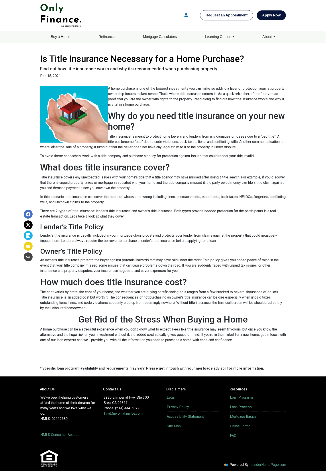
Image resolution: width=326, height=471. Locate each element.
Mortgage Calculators (160, 37)
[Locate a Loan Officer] (186, 15)
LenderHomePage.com (268, 465)
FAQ (233, 435)
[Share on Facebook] (28, 214)
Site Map (174, 426)
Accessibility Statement (185, 416)
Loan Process (241, 407)
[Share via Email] (28, 246)
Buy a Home (60, 37)
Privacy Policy (178, 407)
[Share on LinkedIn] (28, 235)
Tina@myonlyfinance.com (123, 413)
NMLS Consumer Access (59, 435)
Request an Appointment (226, 15)
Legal (171, 397)
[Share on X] (28, 224)
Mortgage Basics (243, 416)
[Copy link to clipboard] (28, 256)
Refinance (106, 37)
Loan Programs (242, 397)
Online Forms (240, 426)
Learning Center (218, 37)
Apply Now (271, 15)
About (267, 37)
